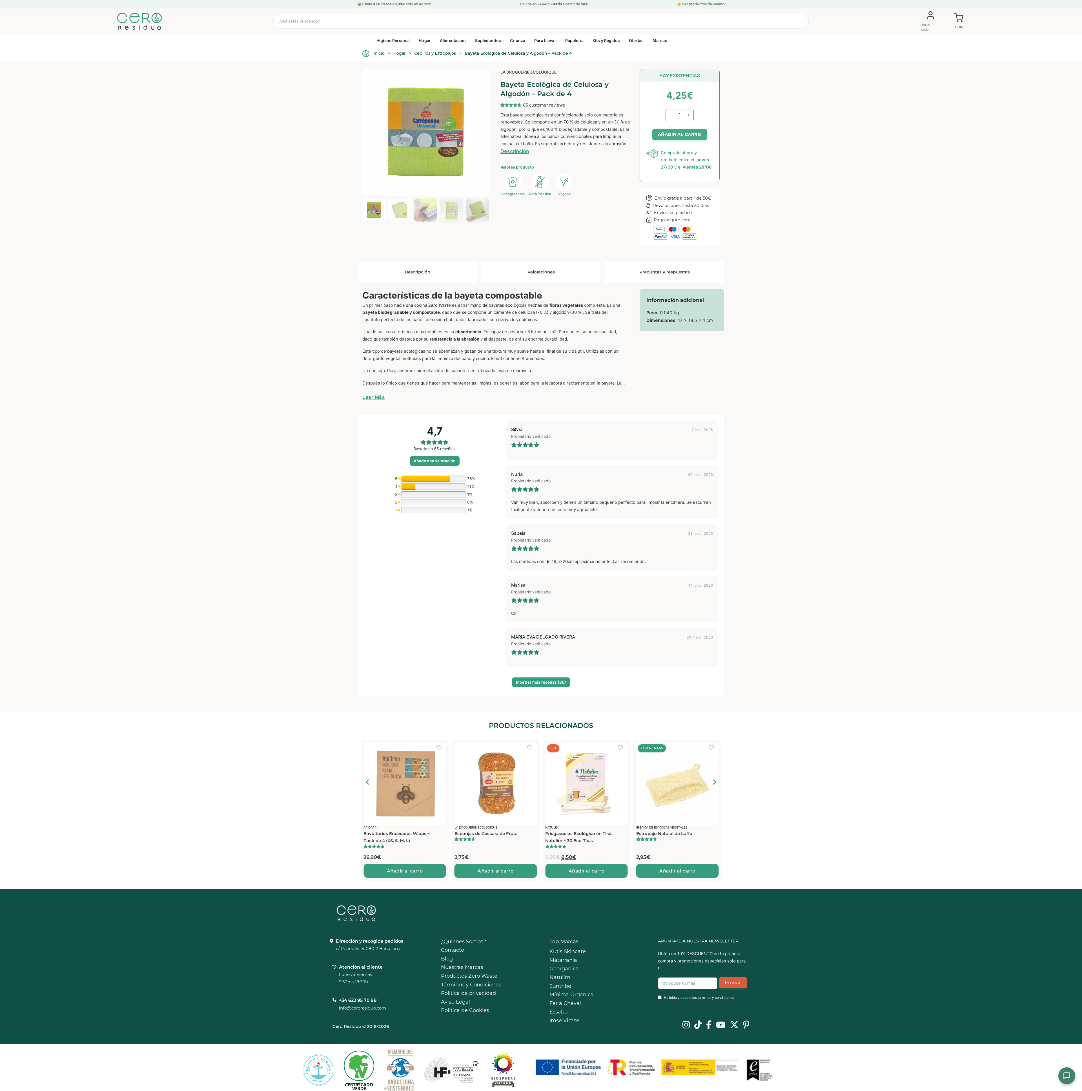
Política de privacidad (468, 993)
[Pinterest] (746, 1025)
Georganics (563, 969)
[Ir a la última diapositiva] (368, 782)
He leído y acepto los (699, 997)
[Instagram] (686, 1025)
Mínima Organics (571, 994)
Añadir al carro (405, 871)
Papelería (574, 40)
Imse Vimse (564, 1020)
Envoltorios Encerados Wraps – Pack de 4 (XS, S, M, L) (669, 837)
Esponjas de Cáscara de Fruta (395, 833)
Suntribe (560, 986)
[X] (734, 1025)
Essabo (558, 1012)
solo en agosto (418, 4)
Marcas (660, 40)
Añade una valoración (435, 460)
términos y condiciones (716, 997)
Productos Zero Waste (469, 976)
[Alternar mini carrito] (959, 21)
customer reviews (544, 105)
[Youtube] (721, 1025)
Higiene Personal (393, 40)
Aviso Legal (455, 1002)
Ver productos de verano (703, 4)
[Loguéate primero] (440, 748)
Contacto (452, 950)
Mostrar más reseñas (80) (541, 682)
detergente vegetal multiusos (391, 358)
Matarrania (563, 960)
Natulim (559, 977)
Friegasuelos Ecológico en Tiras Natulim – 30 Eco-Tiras (488, 837)
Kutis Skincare (567, 951)
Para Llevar (545, 40)
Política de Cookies (465, 1010)
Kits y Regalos (606, 40)
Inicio (379, 53)
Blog (447, 959)
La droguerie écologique (528, 72)
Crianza (517, 40)
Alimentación (453, 40)
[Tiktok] (698, 1025)
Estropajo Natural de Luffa (573, 833)
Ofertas (636, 40)
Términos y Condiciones (471, 985)
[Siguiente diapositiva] (714, 782)
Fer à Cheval (565, 1003)
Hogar (425, 40)
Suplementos (488, 40)
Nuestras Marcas (462, 967)
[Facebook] (708, 1025)
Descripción (514, 151)
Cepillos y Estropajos (435, 53)
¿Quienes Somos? (463, 941)
